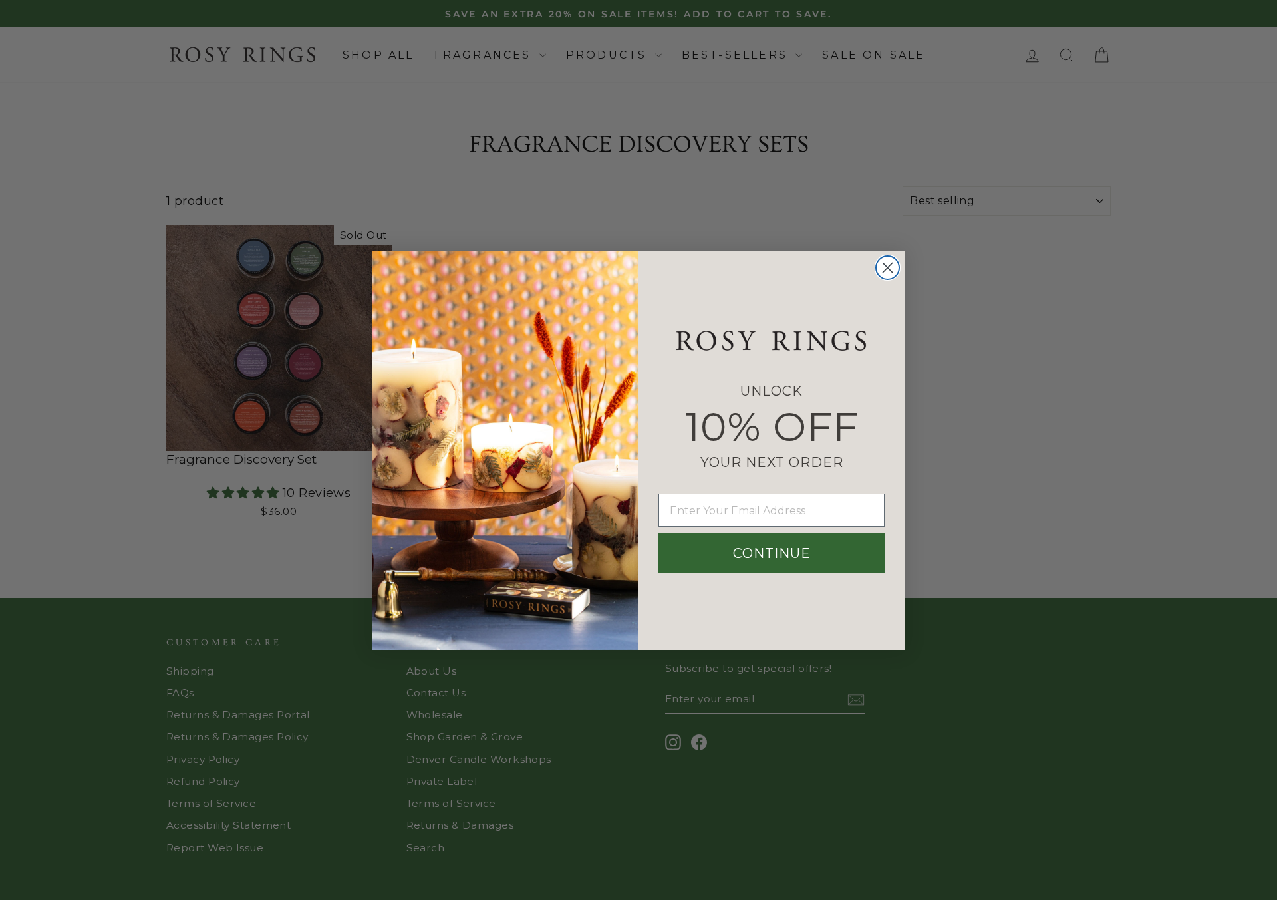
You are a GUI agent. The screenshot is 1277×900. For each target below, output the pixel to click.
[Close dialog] (887, 267)
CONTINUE (772, 553)
